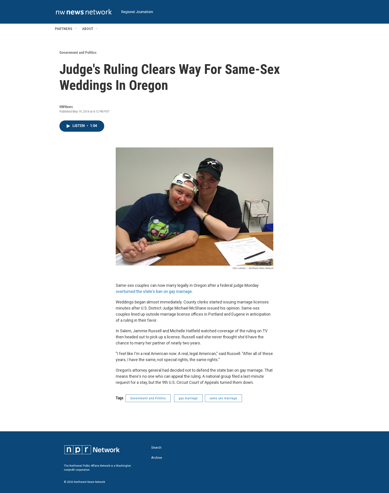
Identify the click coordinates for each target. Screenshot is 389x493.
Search (156, 447)
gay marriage (188, 398)
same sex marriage (223, 398)
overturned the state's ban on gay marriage (154, 291)
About (87, 29)
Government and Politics (78, 52)
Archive (156, 457)
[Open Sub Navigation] (76, 29)
